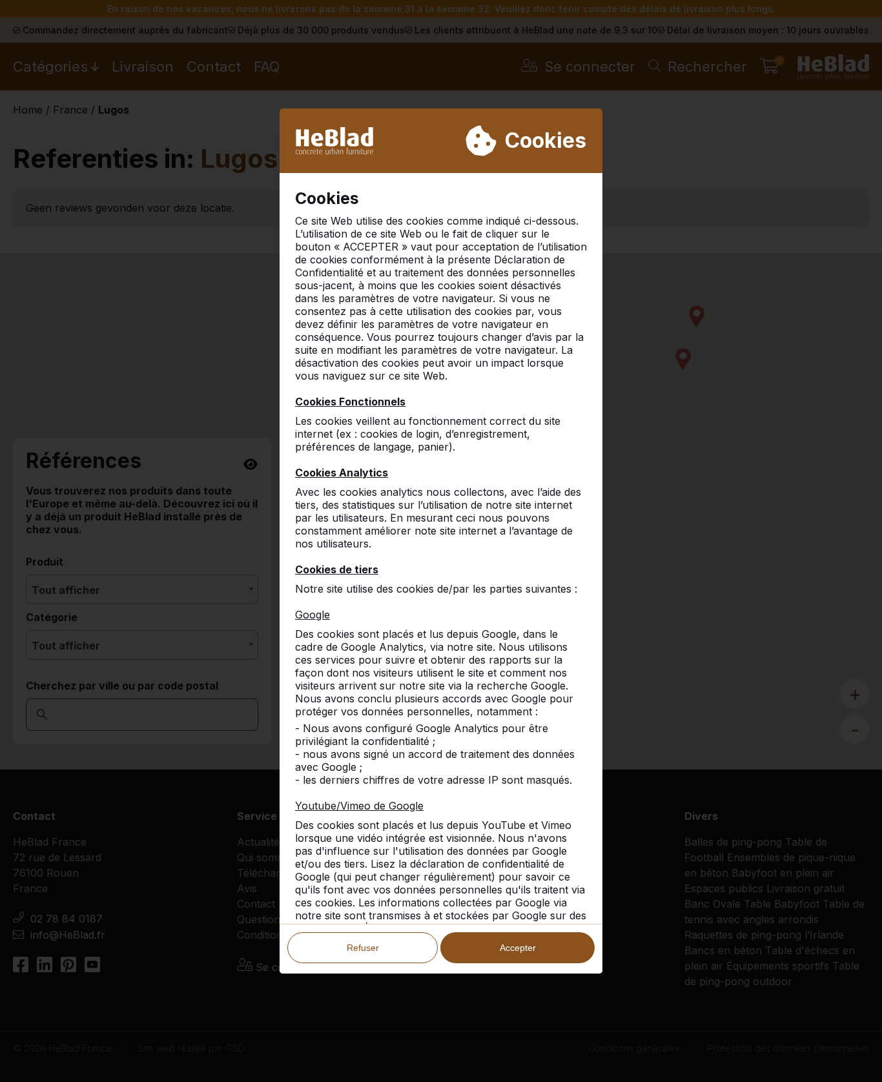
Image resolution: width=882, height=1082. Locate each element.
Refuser (363, 948)
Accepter (518, 948)
